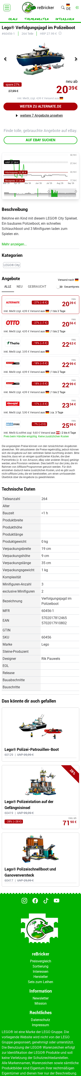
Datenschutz (40, 1020)
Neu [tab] (20, 286)
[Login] (76, 7)
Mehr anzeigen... (14, 244)
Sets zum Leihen (40, 982)
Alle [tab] (7, 286)
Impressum (40, 1025)
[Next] (75, 58)
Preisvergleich (40, 961)
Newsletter (41, 998)
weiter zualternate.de (40, 106)
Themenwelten (36, 19)
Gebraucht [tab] (37, 286)
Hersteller (40, 977)
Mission (41, 1003)
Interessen (65, 19)
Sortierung (40, 966)
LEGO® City (12, 265)
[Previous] (5, 58)
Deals (12, 19)
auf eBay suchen (40, 140)
